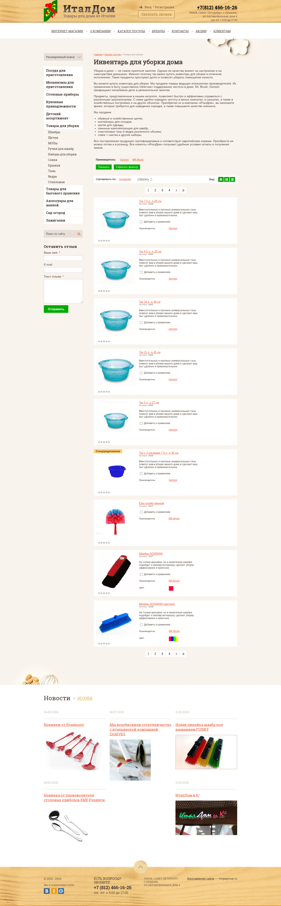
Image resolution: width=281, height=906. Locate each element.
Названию (125, 179)
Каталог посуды (131, 31)
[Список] (221, 179)
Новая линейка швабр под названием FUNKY (199, 727)
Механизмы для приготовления (60, 84)
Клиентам (222, 31)
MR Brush (138, 159)
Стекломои (56, 182)
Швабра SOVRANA (151, 553)
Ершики (54, 165)
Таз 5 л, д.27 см (149, 402)
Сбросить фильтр (127, 167)
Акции (201, 31)
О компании (100, 31)
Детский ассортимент (57, 116)
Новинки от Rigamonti (64, 724)
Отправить (56, 309)
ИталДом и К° (187, 795)
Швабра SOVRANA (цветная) (157, 604)
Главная (98, 54)
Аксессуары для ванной (59, 203)
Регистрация (164, 7)
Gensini (124, 159)
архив (84, 697)
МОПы (53, 143)
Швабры (54, 132)
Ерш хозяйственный (151, 503)
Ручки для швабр (61, 149)
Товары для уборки (62, 126)
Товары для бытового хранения (63, 191)
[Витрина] (226, 179)
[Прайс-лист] (232, 179)
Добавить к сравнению (156, 221)
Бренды (158, 31)
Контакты (180, 31)
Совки (52, 160)
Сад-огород (55, 212)
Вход (148, 7)
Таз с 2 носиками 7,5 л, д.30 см (158, 452)
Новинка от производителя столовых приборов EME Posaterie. (75, 797)
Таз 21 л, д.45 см (149, 352)
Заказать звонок (156, 14)
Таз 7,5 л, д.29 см (150, 201)
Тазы (52, 171)
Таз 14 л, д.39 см (149, 301)
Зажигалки (55, 220)
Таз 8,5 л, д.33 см (150, 251)
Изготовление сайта (200, 878)
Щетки (53, 138)
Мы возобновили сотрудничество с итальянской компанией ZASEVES (140, 729)
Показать (103, 167)
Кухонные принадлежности (61, 104)
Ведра (52, 176)
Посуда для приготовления (59, 72)
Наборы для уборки (62, 154)
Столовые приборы (62, 94)
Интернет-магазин (67, 31)
